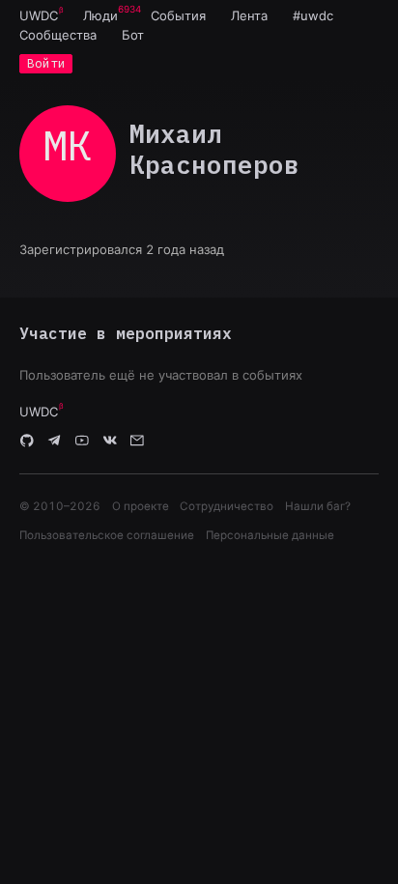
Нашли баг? (318, 506)
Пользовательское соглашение (106, 535)
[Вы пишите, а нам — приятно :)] (137, 440)
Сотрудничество (226, 506)
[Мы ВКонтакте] (110, 440)
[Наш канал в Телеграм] (55, 440)
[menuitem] (38, 15)
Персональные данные (270, 535)
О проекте (140, 506)
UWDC (38, 15)
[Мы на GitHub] (27, 440)
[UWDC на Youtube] (82, 440)
